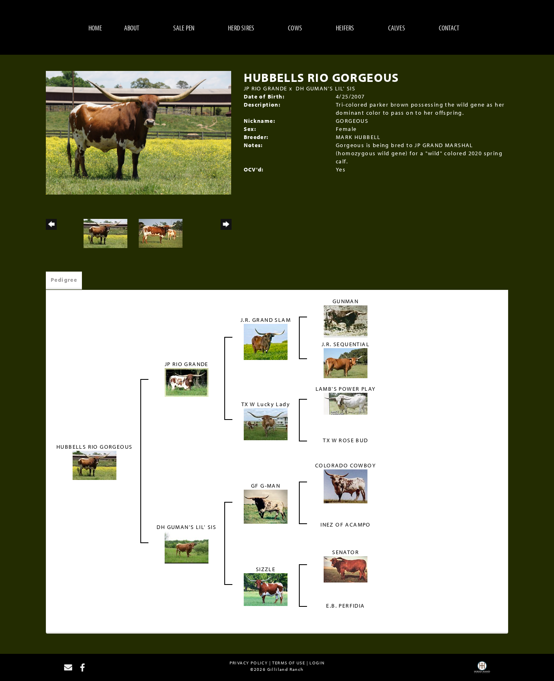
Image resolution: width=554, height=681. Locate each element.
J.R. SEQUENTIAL (345, 344)
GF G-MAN (265, 485)
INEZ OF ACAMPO (345, 524)
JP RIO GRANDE (266, 88)
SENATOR (345, 552)
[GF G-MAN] (266, 506)
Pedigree (64, 279)
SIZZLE (265, 569)
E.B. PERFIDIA (345, 605)
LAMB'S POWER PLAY (346, 388)
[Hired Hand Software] (482, 670)
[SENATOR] (345, 568)
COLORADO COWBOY (345, 465)
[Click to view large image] (138, 132)
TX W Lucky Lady (265, 404)
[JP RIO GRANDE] (186, 381)
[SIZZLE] (266, 589)
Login (316, 663)
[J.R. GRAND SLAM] (266, 341)
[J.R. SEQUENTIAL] (345, 362)
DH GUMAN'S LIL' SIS (325, 88)
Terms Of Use (288, 663)
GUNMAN (346, 301)
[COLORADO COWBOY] (345, 486)
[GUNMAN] (345, 321)
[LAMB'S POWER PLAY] (345, 403)
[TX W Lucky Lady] (266, 423)
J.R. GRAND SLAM (265, 319)
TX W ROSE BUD (345, 440)
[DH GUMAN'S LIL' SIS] (186, 546)
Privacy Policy (249, 663)
